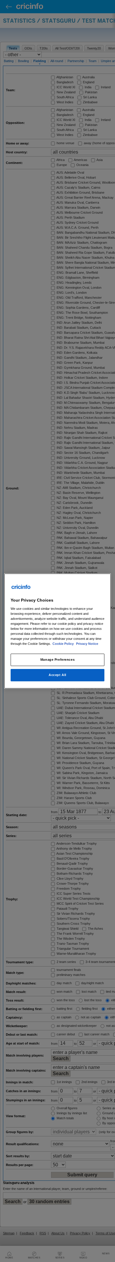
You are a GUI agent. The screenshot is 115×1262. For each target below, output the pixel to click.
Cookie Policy (63, 643)
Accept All (57, 675)
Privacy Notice (87, 643)
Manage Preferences (57, 659)
